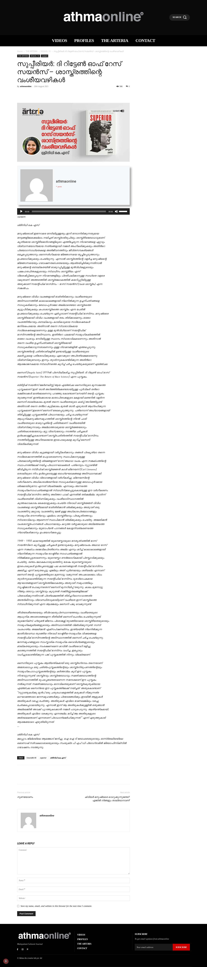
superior (43, 758)
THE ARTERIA (32, 51)
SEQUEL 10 (46, 51)
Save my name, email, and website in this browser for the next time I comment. (56, 906)
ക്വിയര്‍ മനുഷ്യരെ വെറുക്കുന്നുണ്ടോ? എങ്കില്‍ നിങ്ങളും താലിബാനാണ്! (107, 799)
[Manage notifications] (5, 961)
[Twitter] (28, 93)
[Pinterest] (35, 93)
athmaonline (26, 86)
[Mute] (116, 211)
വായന (44, 56)
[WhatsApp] (42, 93)
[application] (73, 211)
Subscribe (181, 947)
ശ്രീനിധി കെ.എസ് (57, 758)
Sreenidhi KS (31, 758)
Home (20, 51)
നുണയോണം (25, 797)
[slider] (123, 211)
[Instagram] (22, 949)
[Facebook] (20, 93)
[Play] (21, 211)
